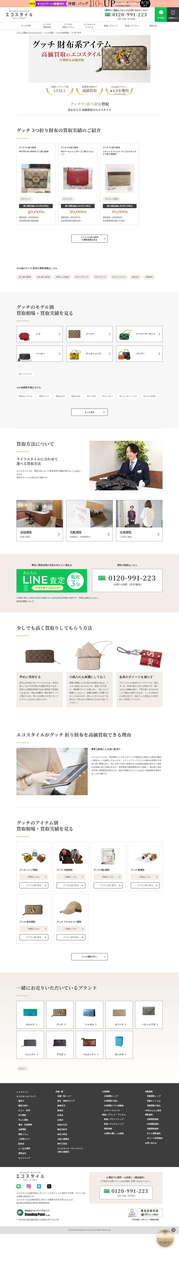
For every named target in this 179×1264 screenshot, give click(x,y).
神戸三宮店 (62, 1144)
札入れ (136, 277)
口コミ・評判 (24, 1110)
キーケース (101, 277)
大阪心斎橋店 (63, 1139)
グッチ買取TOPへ (89, 957)
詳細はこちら (34, 877)
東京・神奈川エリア (66, 1101)
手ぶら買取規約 (154, 1133)
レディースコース (112, 1110)
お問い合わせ (151, 1143)
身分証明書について (25, 601)
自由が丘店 (62, 1125)
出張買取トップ (111, 1096)
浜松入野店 (62, 1134)
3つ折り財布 (44, 277)
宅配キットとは (154, 1101)
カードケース (82, 277)
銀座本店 (61, 1106)
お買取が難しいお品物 (114, 1133)
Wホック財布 (63, 277)
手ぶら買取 (23, 1120)
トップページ (22, 1092)
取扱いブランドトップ (114, 1119)
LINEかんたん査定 (153, 1110)
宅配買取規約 (153, 1129)
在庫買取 (22, 1129)
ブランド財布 (112, 199)
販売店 (21, 1144)
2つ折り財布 (25, 277)
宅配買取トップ (154, 1096)
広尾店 (60, 1120)
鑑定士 (21, 1101)
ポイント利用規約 (155, 1138)
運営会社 (22, 1153)
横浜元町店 (62, 1129)
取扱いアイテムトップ (114, 1124)
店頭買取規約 (153, 1119)
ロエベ (23, 1068)
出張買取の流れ (111, 1101)
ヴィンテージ (26, 374)
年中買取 (22, 1115)
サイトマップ (24, 1158)
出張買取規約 (153, 1124)
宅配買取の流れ (154, 1106)
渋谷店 (60, 1115)
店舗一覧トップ (64, 1096)
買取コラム (23, 1134)
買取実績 (108, 1129)
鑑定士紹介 (23, 1106)
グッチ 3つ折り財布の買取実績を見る (89, 238)
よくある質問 (24, 1148)
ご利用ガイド (24, 1139)
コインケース (119, 277)
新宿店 (60, 1110)
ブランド (26, 199)
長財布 (150, 277)
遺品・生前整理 (25, 1125)
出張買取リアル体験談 (114, 1106)
